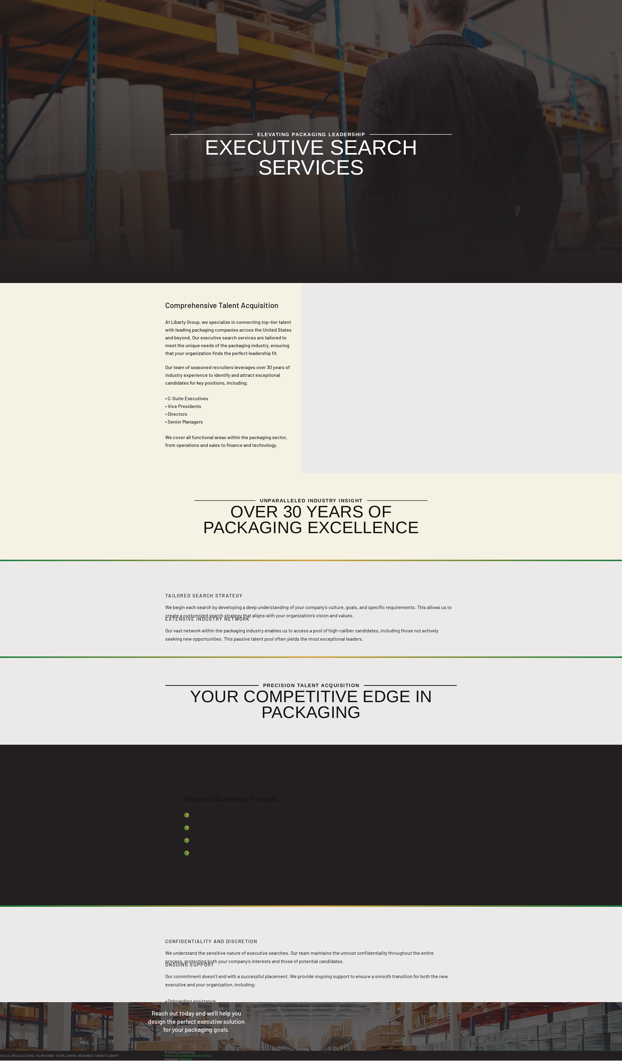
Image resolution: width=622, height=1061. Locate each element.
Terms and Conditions (178, 1055)
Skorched (186, 1059)
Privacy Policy (202, 1055)
